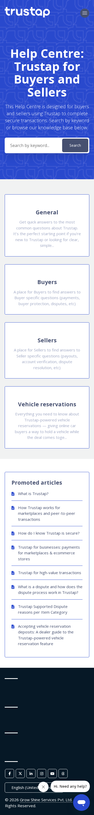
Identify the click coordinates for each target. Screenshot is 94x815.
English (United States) (32, 787)
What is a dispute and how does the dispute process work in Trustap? (50, 589)
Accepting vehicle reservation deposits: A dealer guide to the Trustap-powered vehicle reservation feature (46, 635)
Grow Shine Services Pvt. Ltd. (46, 799)
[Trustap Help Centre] (27, 15)
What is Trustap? (33, 493)
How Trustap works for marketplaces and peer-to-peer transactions (46, 513)
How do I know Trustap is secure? (49, 533)
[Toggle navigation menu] (84, 13)
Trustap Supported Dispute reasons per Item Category (43, 609)
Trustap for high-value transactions (49, 572)
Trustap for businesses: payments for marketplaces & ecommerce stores (49, 552)
